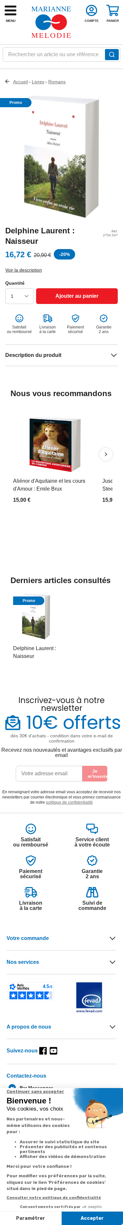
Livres (38, 81)
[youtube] (53, 1051)
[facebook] (43, 1051)
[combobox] (61, 56)
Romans (57, 81)
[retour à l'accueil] (51, 22)
